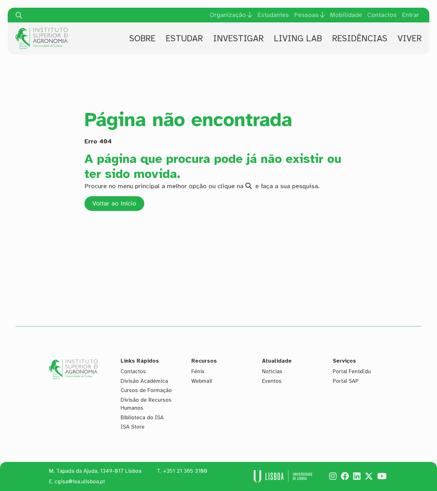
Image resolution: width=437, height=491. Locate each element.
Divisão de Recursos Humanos (146, 404)
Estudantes (273, 15)
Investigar (238, 38)
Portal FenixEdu (352, 371)
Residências (359, 38)
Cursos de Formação (146, 390)
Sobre (142, 38)
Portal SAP (346, 381)
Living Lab (298, 38)
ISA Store (133, 426)
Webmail (201, 381)
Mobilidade (346, 15)
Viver (410, 38)
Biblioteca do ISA (142, 417)
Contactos (382, 15)
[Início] (41, 30)
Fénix (197, 371)
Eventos (272, 381)
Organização (228, 15)
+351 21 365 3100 (185, 471)
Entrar (410, 15)
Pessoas (306, 15)
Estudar (184, 38)
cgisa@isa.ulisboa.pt (80, 481)
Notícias (272, 371)
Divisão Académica (144, 381)
